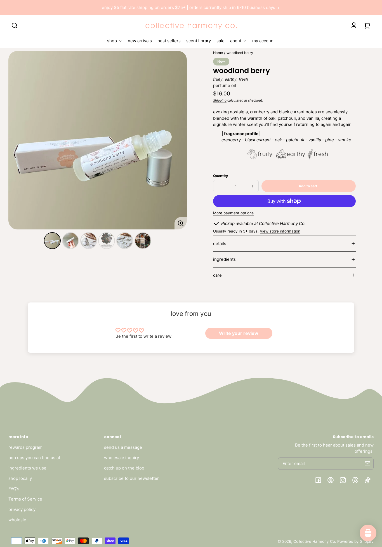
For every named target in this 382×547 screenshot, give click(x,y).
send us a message (123, 447)
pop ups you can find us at (34, 457)
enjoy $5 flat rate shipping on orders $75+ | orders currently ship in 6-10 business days (189, 7)
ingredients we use (27, 468)
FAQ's (13, 488)
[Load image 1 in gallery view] (52, 240)
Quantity (220, 176)
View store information (280, 231)
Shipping (220, 100)
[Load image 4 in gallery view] (106, 240)
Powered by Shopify (355, 541)
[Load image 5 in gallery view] (124, 240)
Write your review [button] (238, 333)
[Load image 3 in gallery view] (88, 240)
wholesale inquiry (121, 457)
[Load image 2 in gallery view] (70, 240)
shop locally (20, 478)
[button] (14, 25)
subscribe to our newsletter (131, 478)
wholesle (17, 519)
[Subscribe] (367, 463)
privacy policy (22, 509)
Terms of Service (25, 499)
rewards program (25, 447)
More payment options (233, 213)
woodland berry (240, 53)
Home (218, 53)
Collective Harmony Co (314, 541)
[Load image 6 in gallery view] (143, 240)
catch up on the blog (124, 468)
